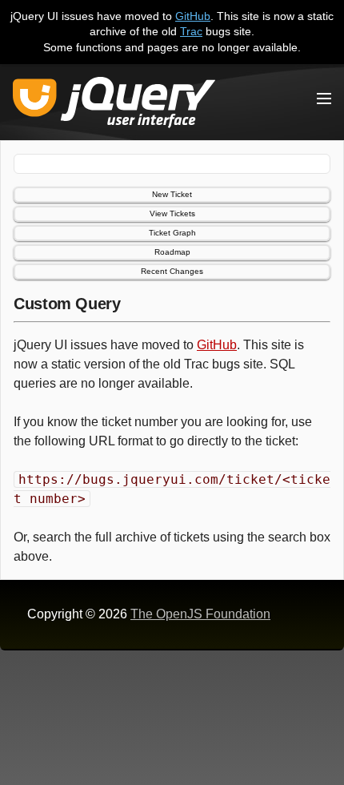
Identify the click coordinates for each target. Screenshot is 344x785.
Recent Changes (172, 271)
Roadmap (172, 252)
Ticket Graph (172, 232)
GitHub (192, 16)
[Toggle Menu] (324, 98)
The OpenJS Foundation (200, 614)
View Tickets (172, 213)
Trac (191, 31)
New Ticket (172, 194)
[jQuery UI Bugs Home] (114, 105)
